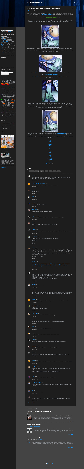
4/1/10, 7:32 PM (34, 269)
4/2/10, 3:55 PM (34, 342)
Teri (1, 46)
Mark (2, 44)
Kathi (32, 396)
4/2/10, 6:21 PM (34, 363)
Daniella (33, 248)
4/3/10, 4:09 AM (34, 372)
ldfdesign (33, 284)
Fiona (2, 48)
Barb (2, 37)
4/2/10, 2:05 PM (34, 329)
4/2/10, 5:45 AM (34, 310)
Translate (9, 31)
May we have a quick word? (33, 437)
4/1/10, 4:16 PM (34, 206)
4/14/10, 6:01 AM (35, 400)
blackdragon (34, 272)
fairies (50, 171)
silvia (32, 390)
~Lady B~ (33, 339)
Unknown (33, 299)
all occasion (32, 171)
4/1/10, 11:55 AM (35, 180)
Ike (1, 47)
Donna (2, 43)
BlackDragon (3, 39)
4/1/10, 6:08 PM (34, 225)
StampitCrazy (34, 203)
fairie (32, 222)
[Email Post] (30, 168)
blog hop (37, 171)
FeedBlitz (7, 75)
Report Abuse (3, 167)
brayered (42, 171)
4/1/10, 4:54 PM (34, 219)
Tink (32, 189)
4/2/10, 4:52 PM (34, 349)
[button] (72, 8)
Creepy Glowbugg (35, 305)
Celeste (33, 333)
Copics (46, 171)
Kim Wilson (34, 229)
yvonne (33, 376)
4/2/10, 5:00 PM (34, 356)
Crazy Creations (35, 216)
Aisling (33, 319)
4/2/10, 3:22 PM (34, 336)
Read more (70, 421)
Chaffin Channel (34, 346)
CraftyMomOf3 (34, 236)
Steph (33, 352)
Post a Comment (31, 402)
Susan (2, 52)
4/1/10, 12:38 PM (35, 186)
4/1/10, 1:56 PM (34, 193)
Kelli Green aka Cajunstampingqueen (38, 183)
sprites (59, 171)
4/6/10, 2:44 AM (34, 393)
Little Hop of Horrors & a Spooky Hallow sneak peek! (39, 411)
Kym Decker (34, 261)
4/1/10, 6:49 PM (34, 244)
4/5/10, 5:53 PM (34, 387)
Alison (33, 175)
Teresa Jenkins (34, 209)
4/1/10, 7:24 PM (34, 258)
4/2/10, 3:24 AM (34, 287)
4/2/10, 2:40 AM (34, 281)
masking (54, 171)
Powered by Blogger (51, 463)
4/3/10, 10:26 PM (35, 379)
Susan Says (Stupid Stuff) (36, 382)
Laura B (33, 196)
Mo (1, 50)
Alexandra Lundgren (35, 366)
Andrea (2, 45)
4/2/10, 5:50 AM (34, 316)
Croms (2, 49)
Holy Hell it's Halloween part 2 (34, 424)
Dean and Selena (35, 313)
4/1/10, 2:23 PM (34, 199)
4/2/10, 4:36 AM (34, 302)
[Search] (75, 3)
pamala (33, 326)
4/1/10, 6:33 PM (34, 233)
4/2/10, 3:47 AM (34, 296)
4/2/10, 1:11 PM (34, 323)
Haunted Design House (34, 2)
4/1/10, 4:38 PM (34, 212)
